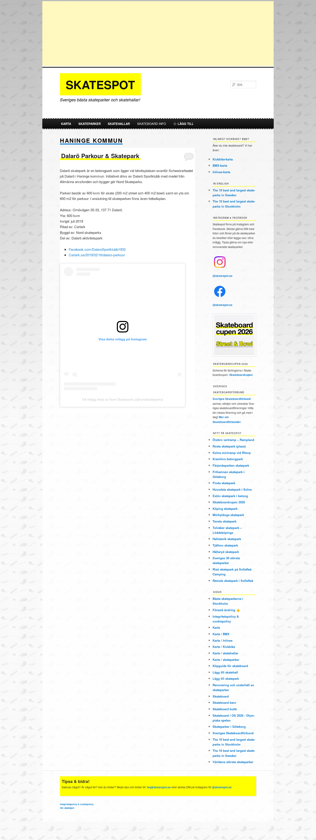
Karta (66, 123)
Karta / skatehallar (225, 653)
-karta (223, 159)
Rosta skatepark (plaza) (229, 446)
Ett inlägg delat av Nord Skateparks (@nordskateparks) (122, 399)
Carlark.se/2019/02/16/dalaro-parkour (97, 254)
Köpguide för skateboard (230, 666)
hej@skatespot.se (159, 787)
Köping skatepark (225, 508)
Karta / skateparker (226, 659)
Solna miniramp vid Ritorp (232, 452)
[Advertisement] (158, 33)
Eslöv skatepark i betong (230, 496)
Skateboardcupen (241, 375)
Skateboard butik (225, 709)
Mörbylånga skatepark (228, 515)
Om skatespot (67, 808)
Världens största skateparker (233, 762)
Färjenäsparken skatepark (231, 465)
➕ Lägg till (183, 123)
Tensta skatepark (224, 521)
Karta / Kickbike (224, 646)
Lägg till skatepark (226, 678)
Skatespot (100, 84)
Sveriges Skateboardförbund (232, 399)
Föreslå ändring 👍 (226, 610)
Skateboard (221, 696)
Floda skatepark (224, 483)
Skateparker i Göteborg (229, 726)
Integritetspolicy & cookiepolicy (76, 804)
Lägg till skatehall (225, 672)
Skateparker (89, 123)
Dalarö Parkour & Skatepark (100, 155)
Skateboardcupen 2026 (229, 502)
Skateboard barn (224, 702)
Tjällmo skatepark (225, 545)
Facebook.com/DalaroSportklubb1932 (97, 249)
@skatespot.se (222, 276)
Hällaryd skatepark (226, 552)
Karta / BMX (221, 634)
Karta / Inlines (222, 640)
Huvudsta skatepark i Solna (232, 489)
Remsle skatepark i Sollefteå (233, 580)
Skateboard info (151, 123)
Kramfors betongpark (228, 459)
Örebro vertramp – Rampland (233, 440)
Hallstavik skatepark (227, 539)
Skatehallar (119, 123)
